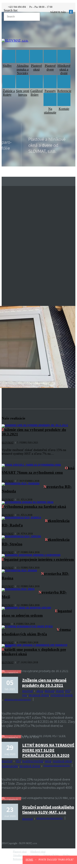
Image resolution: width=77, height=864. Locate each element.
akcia (39, 691)
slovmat (8, 442)
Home (29, 859)
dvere (60, 691)
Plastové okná (19, 851)
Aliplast (49, 691)
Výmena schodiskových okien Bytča (36, 631)
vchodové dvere (62, 695)
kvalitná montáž (32, 761)
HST (67, 691)
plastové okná (62, 761)
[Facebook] (71, 12)
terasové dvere (39, 695)
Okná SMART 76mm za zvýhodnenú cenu (38, 470)
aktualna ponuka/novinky (18, 699)
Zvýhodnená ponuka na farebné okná (34, 506)
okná (48, 761)
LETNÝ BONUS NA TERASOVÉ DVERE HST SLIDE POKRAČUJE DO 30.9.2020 (48, 750)
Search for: (11, 10)
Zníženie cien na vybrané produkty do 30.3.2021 (44, 682)
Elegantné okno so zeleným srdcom (37, 613)
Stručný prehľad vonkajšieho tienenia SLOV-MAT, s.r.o (48, 809)
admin (6, 623)
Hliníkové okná (37, 851)
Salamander (10, 766)
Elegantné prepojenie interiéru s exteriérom (38, 559)
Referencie (18, 859)
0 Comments (11, 672)
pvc (24, 695)
